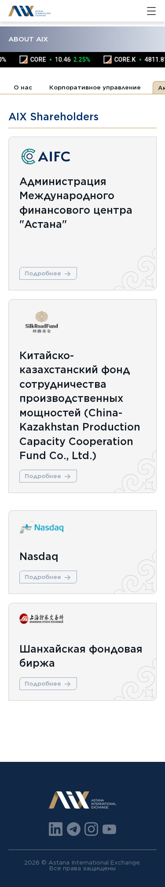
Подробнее (43, 273)
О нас (23, 87)
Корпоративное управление (95, 87)
